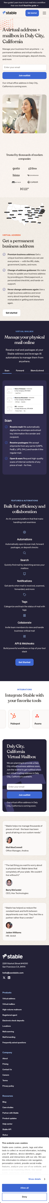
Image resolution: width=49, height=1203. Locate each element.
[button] (44, 13)
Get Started (24, 662)
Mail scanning (8, 1031)
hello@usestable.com (13, 972)
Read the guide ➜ (31, 5)
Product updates (9, 1118)
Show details (34, 1179)
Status (5, 1134)
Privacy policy (8, 1085)
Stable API (6, 1129)
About (5, 1058)
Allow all (24, 1188)
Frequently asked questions (14, 1042)
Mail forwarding (8, 1037)
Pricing (5, 1063)
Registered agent (9, 1015)
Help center (7, 1123)
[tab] (7, 371)
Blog (4, 1101)
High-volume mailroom (12, 1009)
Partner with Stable (10, 1112)
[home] (9, 13)
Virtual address (8, 998)
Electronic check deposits (13, 1020)
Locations (6, 1026)
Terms (5, 1080)
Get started (32, 13)
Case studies (7, 1107)
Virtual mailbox (8, 1004)
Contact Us (7, 1069)
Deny (24, 1197)
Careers (5, 1074)
